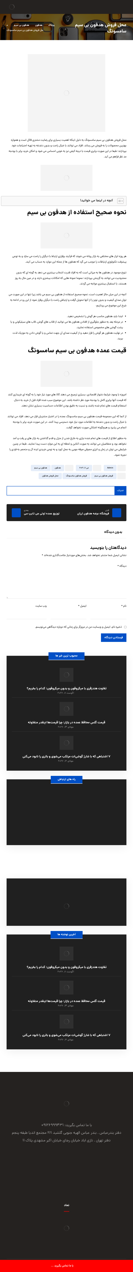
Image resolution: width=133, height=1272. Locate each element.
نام (123, 606)
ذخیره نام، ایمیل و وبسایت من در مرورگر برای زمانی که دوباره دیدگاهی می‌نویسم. (78, 627)
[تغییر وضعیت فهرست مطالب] (119, 201)
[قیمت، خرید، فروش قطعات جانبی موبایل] (12, 7)
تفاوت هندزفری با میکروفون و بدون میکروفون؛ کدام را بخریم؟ (67, 688)
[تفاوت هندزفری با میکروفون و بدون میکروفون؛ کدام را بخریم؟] (66, 675)
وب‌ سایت (41, 606)
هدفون (58, 468)
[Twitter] (73, 1168)
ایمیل (82, 606)
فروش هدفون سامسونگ (76, 476)
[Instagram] (66, 1168)
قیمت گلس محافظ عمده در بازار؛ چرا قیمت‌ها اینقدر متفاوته (66, 722)
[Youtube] (59, 1168)
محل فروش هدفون (50, 476)
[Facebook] (80, 1168)
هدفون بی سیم (40, 468)
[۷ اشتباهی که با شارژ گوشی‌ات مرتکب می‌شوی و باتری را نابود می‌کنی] (66, 743)
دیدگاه (121, 566)
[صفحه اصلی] (61, 25)
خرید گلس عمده (67, 862)
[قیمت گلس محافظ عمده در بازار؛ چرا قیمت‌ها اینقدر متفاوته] (66, 709)
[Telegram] (52, 1168)
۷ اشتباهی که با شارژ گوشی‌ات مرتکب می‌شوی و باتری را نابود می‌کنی (66, 756)
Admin (110, 468)
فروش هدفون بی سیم (104, 476)
